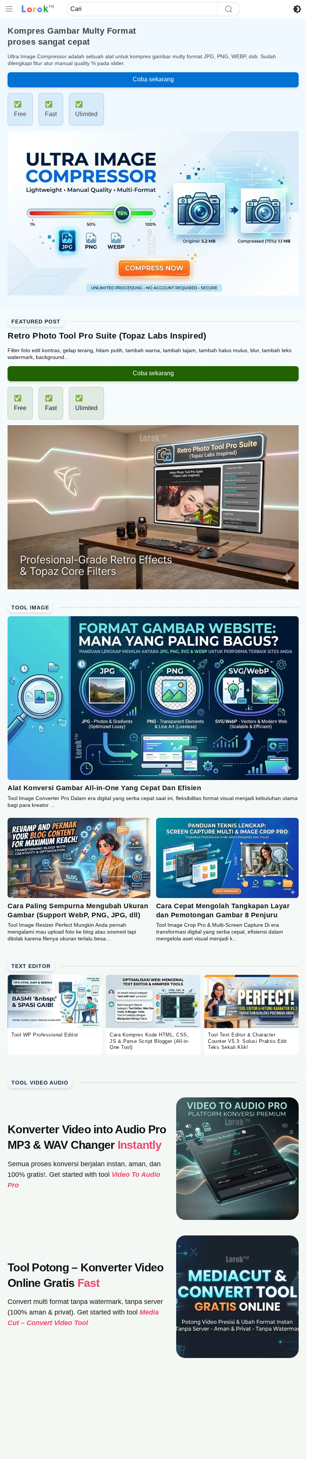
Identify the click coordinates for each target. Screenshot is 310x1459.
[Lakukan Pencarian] (228, 9)
